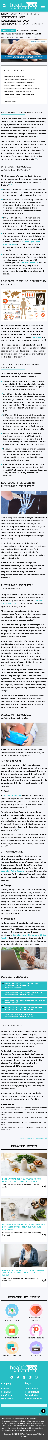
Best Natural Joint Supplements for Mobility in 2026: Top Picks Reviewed (21, 1180)
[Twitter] (18, 1377)
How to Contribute (33, 1398)
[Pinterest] (24, 1377)
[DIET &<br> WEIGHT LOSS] (12, 1310)
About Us (5, 1388)
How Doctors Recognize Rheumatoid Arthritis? (22, 89)
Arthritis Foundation (28, 263)
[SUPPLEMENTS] (12, 1330)
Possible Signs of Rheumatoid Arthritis (19, 82)
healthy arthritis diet (12, 795)
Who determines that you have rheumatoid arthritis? (24, 994)
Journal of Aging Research (13, 871)
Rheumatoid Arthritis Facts (14, 76)
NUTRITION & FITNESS (36, 1319)
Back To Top (43, 1414)
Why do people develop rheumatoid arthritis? (19, 1016)
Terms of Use (31, 1388)
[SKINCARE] (36, 1347)
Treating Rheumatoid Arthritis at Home (19, 95)
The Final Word (10, 101)
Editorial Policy (8, 1398)
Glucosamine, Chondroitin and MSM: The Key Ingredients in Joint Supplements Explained (23, 1227)
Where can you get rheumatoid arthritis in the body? (24, 1008)
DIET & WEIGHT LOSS (12, 1319)
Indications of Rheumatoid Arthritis (18, 85)
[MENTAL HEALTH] (36, 1330)
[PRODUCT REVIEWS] (12, 1347)
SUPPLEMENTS (12, 1338)
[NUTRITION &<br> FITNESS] (36, 1310)
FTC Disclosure (32, 1392)
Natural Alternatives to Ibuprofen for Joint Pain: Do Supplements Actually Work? (23, 1272)
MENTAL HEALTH (36, 1338)
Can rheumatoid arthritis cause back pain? (25, 1001)
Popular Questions (11, 98)
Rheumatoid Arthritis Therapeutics (17, 92)
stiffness (37, 337)
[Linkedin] (30, 1377)
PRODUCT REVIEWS (12, 1356)
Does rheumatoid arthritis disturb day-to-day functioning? (22, 986)
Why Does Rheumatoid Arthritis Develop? (19, 79)
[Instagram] (36, 1377)
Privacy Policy (31, 1395)
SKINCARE (36, 1356)
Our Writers (6, 1395)
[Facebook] (12, 1377)
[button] (4, 6)
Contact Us (6, 1392)
